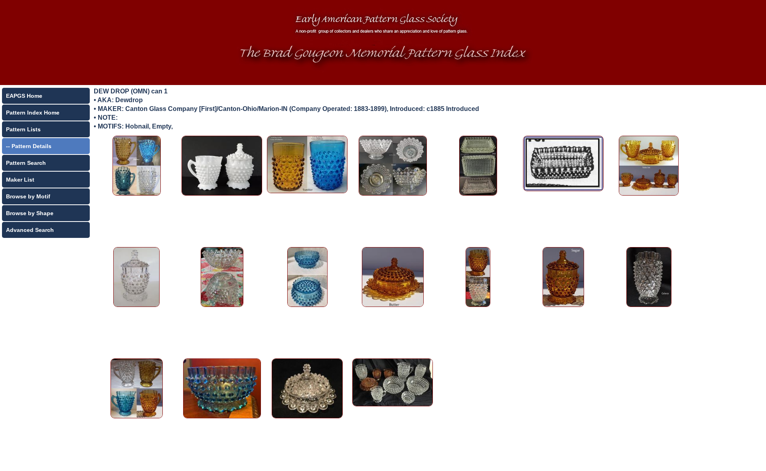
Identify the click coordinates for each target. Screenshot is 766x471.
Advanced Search (30, 230)
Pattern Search (26, 163)
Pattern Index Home (32, 112)
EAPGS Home (24, 96)
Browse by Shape (29, 213)
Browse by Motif (28, 196)
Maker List (20, 179)
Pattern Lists (23, 129)
